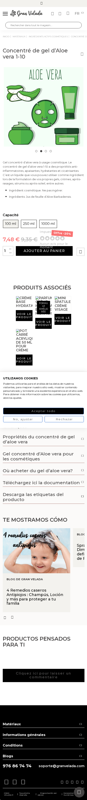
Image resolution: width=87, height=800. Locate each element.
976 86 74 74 (17, 766)
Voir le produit (24, 315)
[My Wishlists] (53, 14)
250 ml (29, 224)
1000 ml (48, 224)
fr (77, 14)
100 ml (10, 224)
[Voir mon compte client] (60, 14)
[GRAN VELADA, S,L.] (26, 13)
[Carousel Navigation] (43, 617)
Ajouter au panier (44, 251)
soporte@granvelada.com (61, 766)
